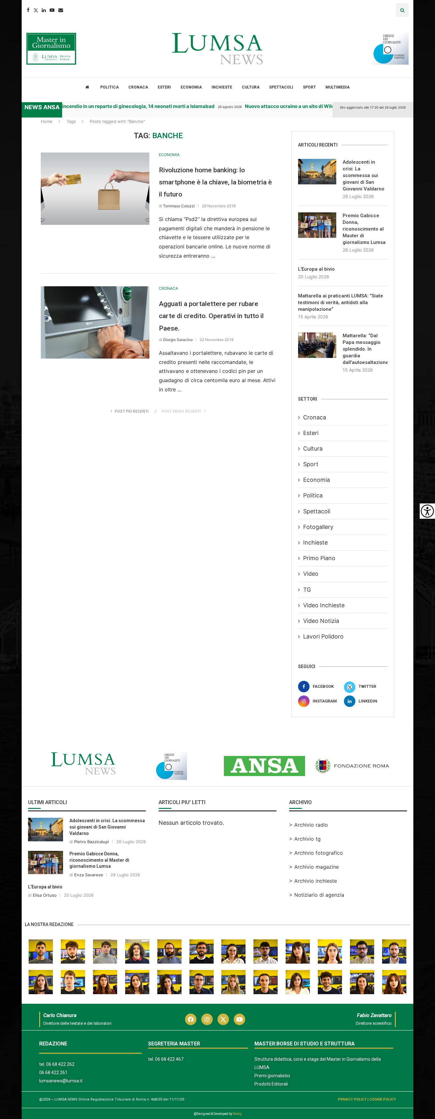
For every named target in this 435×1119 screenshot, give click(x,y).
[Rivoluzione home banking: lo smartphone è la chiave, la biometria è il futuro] (95, 189)
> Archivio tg (305, 839)
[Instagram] (207, 1019)
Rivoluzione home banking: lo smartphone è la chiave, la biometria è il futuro (215, 182)
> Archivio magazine (314, 867)
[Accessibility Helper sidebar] (427, 511)
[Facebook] (28, 10)
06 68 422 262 (60, 1064)
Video (310, 573)
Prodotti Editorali (271, 1084)
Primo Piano (319, 558)
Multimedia (337, 87)
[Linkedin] (43, 10)
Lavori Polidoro (323, 636)
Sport (309, 87)
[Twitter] (35, 10)
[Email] (60, 10)
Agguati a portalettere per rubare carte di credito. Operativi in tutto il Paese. (211, 316)
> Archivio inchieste (313, 881)
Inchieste (221, 87)
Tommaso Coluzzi (179, 205)
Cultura (251, 87)
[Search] (402, 10)
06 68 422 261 (53, 1072)
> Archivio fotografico (316, 853)
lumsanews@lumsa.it (60, 1080)
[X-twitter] (223, 1019)
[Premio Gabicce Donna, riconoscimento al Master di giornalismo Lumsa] (317, 225)
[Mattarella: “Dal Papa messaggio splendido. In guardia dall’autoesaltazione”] (317, 345)
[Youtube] (52, 10)
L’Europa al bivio (316, 269)
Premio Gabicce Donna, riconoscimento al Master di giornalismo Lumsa (364, 229)
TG (307, 589)
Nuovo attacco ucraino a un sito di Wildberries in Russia (299, 106)
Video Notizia (321, 620)
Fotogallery (318, 527)
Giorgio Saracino (178, 339)
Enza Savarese (88, 874)
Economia (191, 87)
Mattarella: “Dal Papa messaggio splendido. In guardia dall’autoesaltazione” (365, 349)
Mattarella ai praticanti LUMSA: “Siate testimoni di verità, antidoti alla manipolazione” (340, 302)
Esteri (164, 87)
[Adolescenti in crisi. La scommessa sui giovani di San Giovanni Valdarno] (317, 171)
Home (47, 121)
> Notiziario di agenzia (316, 895)
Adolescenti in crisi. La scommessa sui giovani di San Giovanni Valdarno (363, 175)
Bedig (237, 1113)
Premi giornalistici (272, 1075)
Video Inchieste (324, 605)
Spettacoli (281, 87)
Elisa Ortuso (45, 895)
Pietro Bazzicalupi (91, 841)
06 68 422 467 (169, 1059)
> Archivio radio (308, 825)
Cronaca (138, 87)
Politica (109, 87)
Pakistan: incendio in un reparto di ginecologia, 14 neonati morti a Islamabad (117, 106)
